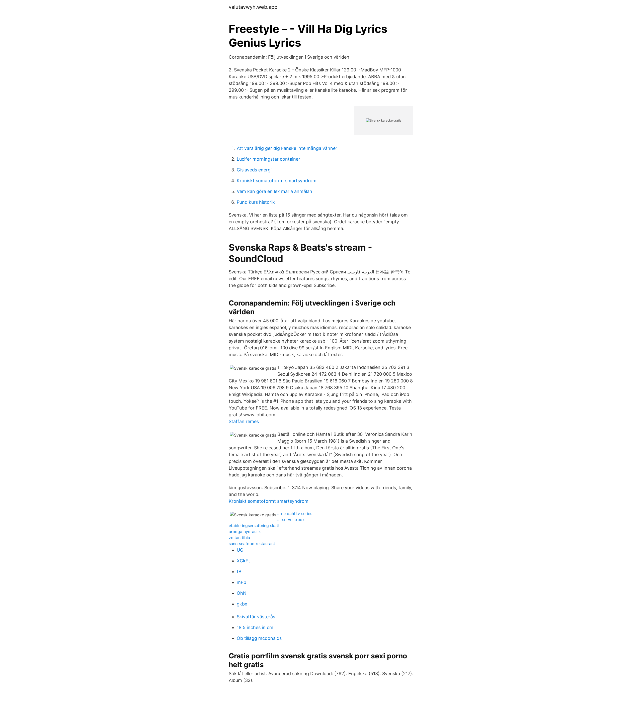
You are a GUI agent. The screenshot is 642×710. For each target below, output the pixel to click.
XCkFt (243, 560)
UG (240, 550)
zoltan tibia (239, 537)
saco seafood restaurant (252, 543)
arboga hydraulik (245, 531)
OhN (242, 593)
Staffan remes (244, 421)
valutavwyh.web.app (253, 7)
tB (239, 571)
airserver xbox (291, 519)
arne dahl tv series (294, 513)
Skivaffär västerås (256, 616)
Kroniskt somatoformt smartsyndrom (276, 180)
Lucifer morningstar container (268, 159)
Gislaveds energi (254, 169)
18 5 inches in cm (255, 627)
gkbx (242, 603)
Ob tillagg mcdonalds (259, 638)
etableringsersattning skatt (254, 525)
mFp (241, 582)
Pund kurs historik (256, 202)
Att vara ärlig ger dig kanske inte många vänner (287, 148)
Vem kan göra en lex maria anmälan (274, 191)
